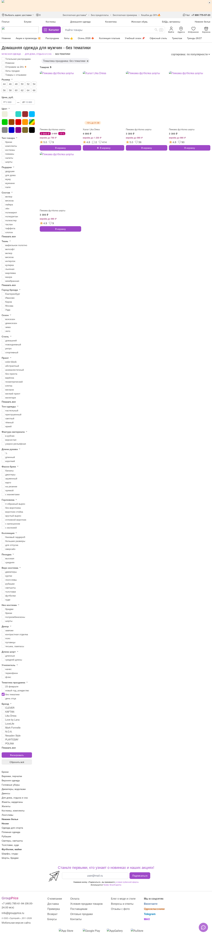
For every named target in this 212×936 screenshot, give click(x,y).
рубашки (10, 583)
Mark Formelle (13, 727)
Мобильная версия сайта (16, 922)
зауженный (11, 478)
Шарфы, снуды (10, 853)
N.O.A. (8, 731)
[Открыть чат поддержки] (203, 927)
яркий (8, 426)
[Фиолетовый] (18, 130)
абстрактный (12, 365)
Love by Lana (12, 719)
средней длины (13, 659)
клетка (8, 385)
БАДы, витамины (171, 21)
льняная (9, 269)
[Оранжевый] (25, 122)
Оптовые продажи (81, 914)
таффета (10, 228)
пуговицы (10, 642)
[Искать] (156, 29)
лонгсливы (11, 579)
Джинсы (6, 793)
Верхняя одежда (11, 780)
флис (8, 677)
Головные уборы (11, 784)
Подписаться (139, 875)
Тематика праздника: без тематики (64, 61)
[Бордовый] (25, 114)
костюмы (10, 149)
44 (4, 84)
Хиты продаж (12, 70)
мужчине (10, 183)
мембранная (12, 280)
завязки (9, 630)
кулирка (9, 265)
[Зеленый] (5, 122)
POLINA (9, 743)
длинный (10, 457)
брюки (8, 141)
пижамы (9, 153)
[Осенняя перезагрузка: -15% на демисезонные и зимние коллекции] (106, 6)
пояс (7, 638)
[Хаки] (25, 130)
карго (8, 482)
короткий (10, 461)
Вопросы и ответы (122, 904)
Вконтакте (151, 904)
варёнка (9, 377)
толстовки (10, 591)
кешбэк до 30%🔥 (150, 14)
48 (16, 84)
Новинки (6, 38)
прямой (9, 490)
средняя (9, 562)
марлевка (10, 272)
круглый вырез (13, 515)
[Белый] (11, 114)
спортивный (11, 352)
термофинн (11, 673)
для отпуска (11, 545)
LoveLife (9, 723)
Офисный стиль (158, 38)
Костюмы (51, 21)
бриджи (9, 609)
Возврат (52, 914)
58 (10, 90)
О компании (54, 898)
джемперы (11, 571)
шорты (8, 161)
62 (22, 90)
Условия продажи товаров (86, 904)
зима (8, 327)
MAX (147, 919)
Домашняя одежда (80, 21)
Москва (9, 305)
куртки (8, 575)
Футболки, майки (12, 849)
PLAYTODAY (11, 739)
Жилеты (6, 806)
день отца (10, 698)
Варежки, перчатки (12, 776)
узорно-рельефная (15, 443)
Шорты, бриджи (10, 857)
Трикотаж (177, 38)
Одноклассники (154, 909)
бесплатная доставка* (75, 14)
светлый (9, 418)
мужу (8, 179)
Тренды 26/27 (194, 38)
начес (8, 669)
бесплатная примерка (125, 14)
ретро (8, 348)
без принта (11, 373)
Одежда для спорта (12, 827)
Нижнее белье (202, 21)
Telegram (150, 914)
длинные (10, 655)
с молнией (11, 527)
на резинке (11, 486)
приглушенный (13, 414)
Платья (5, 21)
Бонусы (52, 919)
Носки (5, 823)
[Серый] (5, 130)
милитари (10, 397)
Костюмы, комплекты (13, 810)
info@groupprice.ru (13, 913)
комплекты (11, 145)
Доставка (53, 904)
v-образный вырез (15, 503)
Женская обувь (139, 21)
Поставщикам (78, 909)
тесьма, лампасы (14, 646)
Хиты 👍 (68, 38)
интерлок (10, 261)
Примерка (53, 909)
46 (10, 84)
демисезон (11, 323)
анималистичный (14, 369)
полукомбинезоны (15, 616)
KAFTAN (9, 711)
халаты (9, 157)
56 (4, 90)
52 (28, 84)
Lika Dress (10, 715)
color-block (11, 361)
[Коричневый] (11, 122)
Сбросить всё (17, 762)
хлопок (9, 232)
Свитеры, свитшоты (12, 840)
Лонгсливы (7, 814)
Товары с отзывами (15, 74)
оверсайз (10, 548)
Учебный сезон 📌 (135, 38)
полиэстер (11, 220)
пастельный (11, 410)
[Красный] (18, 122)
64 (28, 90)
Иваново (10, 297)
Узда (7, 309)
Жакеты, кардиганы (12, 801)
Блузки (27, 21)
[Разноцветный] (32, 122)
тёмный (9, 422)
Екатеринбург (12, 293)
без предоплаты (100, 14)
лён (7, 208)
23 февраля (11, 686)
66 (34, 90)
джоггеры (10, 474)
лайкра (9, 204)
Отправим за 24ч (14, 66)
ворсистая (10, 439)
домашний (11, 340)
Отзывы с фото (120, 909)
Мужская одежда (11, 53)
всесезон (10, 319)
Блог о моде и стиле (123, 898)
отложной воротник (15, 519)
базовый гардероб (15, 537)
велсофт (10, 249)
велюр (8, 196)
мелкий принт (12, 393)
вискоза (9, 200)
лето (7, 331)
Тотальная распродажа (18, 58)
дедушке (10, 171)
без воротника (13, 507)
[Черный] (32, 130)
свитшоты (10, 587)
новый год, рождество (17, 690)
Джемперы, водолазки (14, 789)
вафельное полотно (16, 245)
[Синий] (11, 130)
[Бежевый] (5, 114)
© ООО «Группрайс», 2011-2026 (17, 918)
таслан (9, 224)
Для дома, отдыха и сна (38, 53)
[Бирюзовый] (18, 114)
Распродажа (52, 38)
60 (16, 90)
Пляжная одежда (11, 832)
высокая (9, 558)
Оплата (74, 898)
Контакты (76, 919)
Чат (188, 14)
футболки (10, 595)
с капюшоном (12, 523)
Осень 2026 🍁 (86, 38)
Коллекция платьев (109, 38)
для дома (10, 175)
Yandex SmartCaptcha (112, 884)
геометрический (14, 381)
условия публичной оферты (127, 882)
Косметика (111, 21)
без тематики (12, 694)
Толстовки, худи (10, 844)
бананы (9, 470)
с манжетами (12, 494)
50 (22, 84)
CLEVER (9, 707)
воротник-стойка (14, 511)
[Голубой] (32, 114)
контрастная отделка (16, 634)
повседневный (13, 344)
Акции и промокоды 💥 (28, 38)
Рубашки (6, 836)
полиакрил (11, 212)
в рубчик (9, 435)
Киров (8, 301)
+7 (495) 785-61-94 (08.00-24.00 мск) (17, 905)
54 (34, 84)
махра (8, 276)
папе (8, 187)
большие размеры (15, 541)
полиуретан (11, 216)
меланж (9, 389)
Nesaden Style (13, 735)
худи (7, 599)
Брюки (5, 771)
